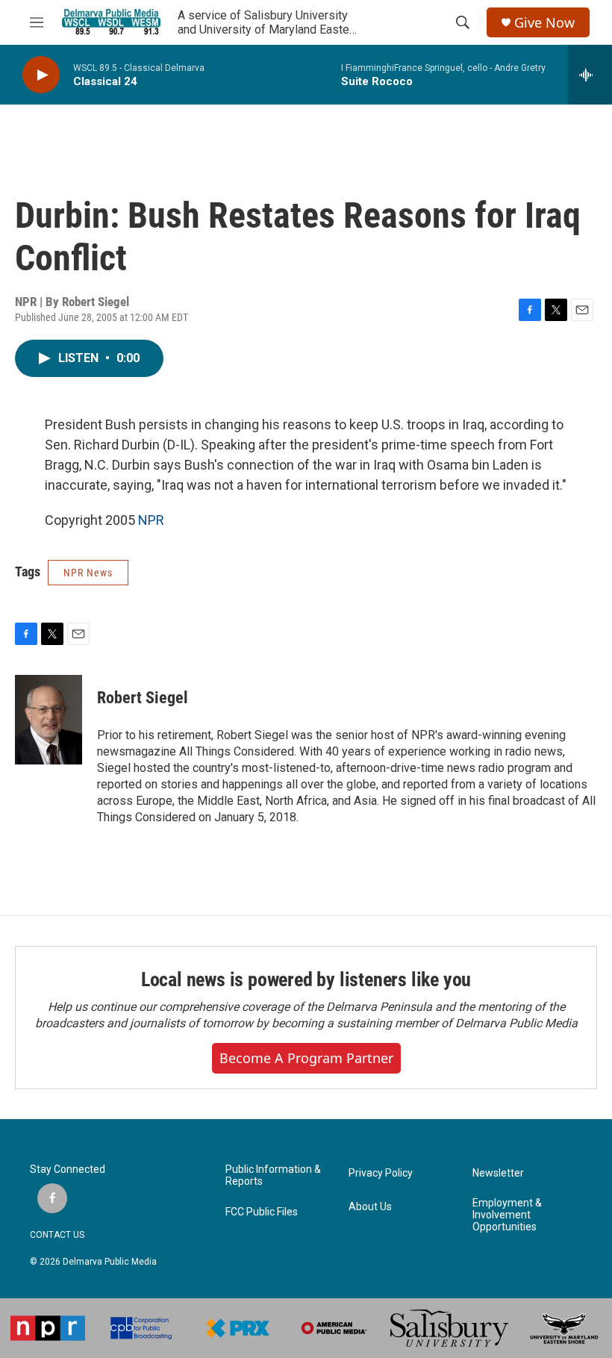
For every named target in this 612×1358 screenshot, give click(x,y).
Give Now (544, 23)
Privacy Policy (381, 1173)
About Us (370, 1206)
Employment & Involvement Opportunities (507, 1215)
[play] (41, 75)
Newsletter (498, 1173)
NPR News (88, 573)
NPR (151, 520)
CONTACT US (57, 1235)
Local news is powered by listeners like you (306, 979)
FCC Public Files (261, 1212)
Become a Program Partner (306, 1058)
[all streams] (590, 75)
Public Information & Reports (273, 1175)
